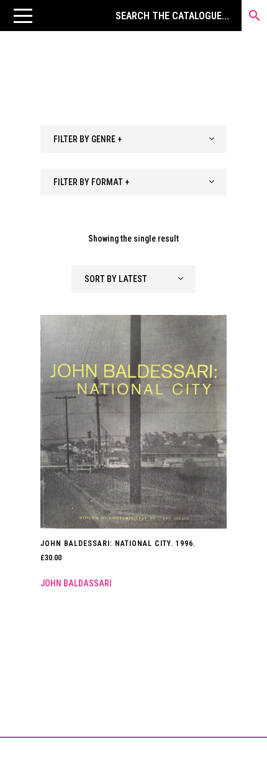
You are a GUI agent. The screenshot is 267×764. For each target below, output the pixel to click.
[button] (22, 15)
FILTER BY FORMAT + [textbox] (91, 182)
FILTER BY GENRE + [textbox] (87, 139)
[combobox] (133, 139)
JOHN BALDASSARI (76, 583)
